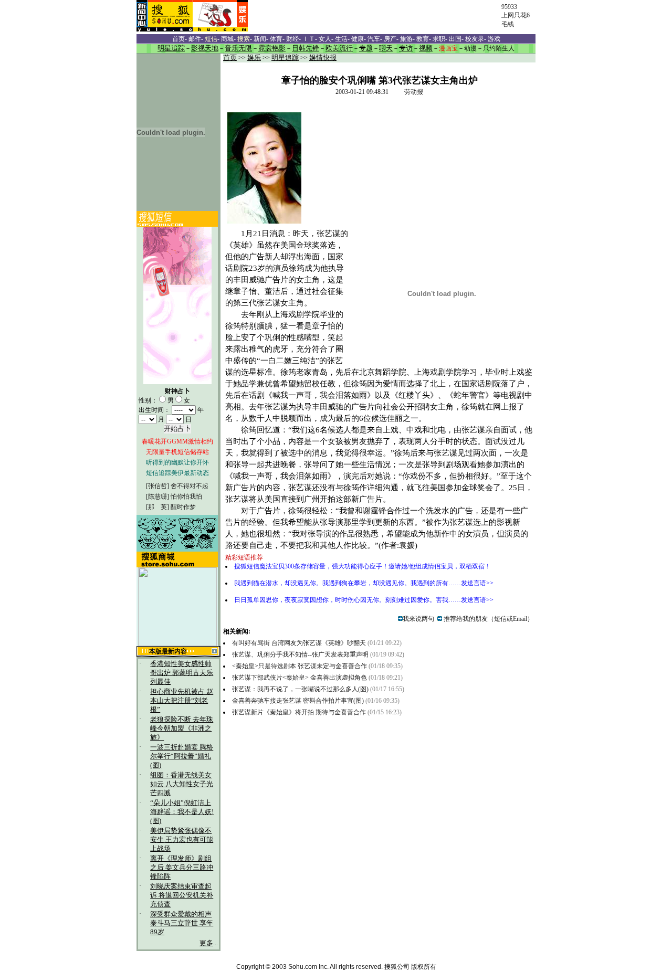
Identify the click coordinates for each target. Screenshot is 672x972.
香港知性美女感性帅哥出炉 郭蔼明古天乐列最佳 (181, 672)
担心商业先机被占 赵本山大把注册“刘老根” (181, 700)
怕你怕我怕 (186, 496)
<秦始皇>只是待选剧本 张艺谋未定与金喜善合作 (299, 666)
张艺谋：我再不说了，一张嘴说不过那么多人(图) (300, 689)
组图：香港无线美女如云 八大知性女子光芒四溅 (181, 784)
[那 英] (157, 507)
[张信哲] (157, 486)
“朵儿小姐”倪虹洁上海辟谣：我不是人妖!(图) (182, 812)
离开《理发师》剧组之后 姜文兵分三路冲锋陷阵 (181, 867)
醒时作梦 (183, 507)
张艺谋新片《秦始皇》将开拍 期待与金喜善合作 (299, 712)
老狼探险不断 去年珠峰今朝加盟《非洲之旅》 (181, 728)
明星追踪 (285, 57)
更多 (206, 943)
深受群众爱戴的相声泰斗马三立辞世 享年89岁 (181, 923)
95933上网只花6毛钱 (515, 15)
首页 (230, 57)
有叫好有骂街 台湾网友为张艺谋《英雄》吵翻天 (299, 643)
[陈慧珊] (157, 496)
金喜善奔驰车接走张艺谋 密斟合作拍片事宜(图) (298, 700)
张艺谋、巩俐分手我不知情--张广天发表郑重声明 (300, 654)
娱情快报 (323, 57)
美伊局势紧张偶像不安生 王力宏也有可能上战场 (181, 839)
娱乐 (254, 57)
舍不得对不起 (189, 486)
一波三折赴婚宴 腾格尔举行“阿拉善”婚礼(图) (181, 756)
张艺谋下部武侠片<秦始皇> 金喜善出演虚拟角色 (299, 677)
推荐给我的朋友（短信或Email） (487, 618)
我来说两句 (418, 618)
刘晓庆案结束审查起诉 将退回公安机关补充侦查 (181, 895)
